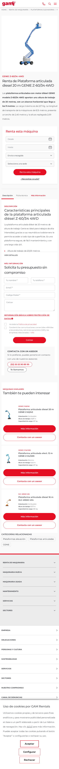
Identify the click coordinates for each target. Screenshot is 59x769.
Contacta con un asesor (29, 437)
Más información (29, 428)
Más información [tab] (38, 195)
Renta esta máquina (30, 172)
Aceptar (29, 743)
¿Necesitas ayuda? (30, 179)
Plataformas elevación (14, 539)
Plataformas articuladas (42, 539)
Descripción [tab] (7, 195)
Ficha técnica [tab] (22, 195)
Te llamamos (17, 369)
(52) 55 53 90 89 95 (19, 364)
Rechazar (29, 760)
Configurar (29, 752)
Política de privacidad (27, 324)
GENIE (6, 544)
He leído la (23, 324)
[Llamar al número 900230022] (43, 3)
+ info (32, 332)
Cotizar (29, 340)
